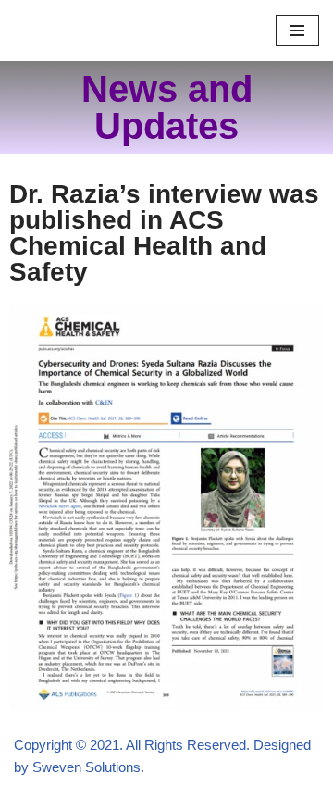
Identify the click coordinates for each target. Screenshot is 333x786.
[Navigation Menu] (297, 30)
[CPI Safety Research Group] (69, 30)
